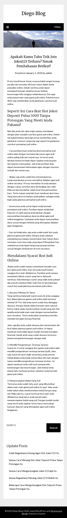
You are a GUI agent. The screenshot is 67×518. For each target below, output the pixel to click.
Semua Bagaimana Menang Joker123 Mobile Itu (33, 478)
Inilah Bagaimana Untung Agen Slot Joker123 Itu (34, 453)
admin (49, 73)
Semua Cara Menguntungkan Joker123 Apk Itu (33, 471)
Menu (57, 26)
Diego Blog (33, 13)
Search (11, 425)
